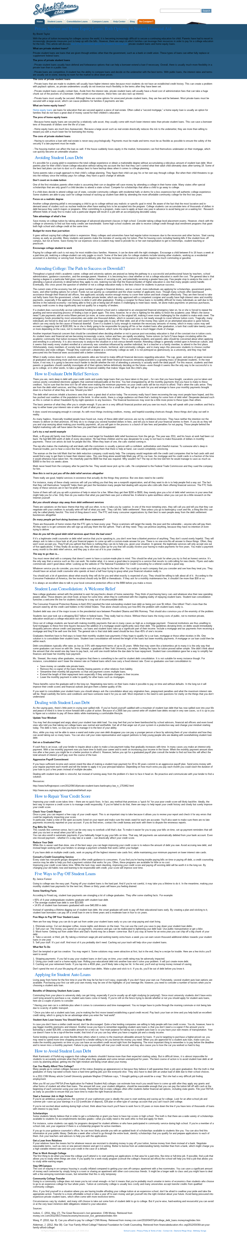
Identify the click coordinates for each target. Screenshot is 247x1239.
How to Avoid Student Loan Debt (63, 1051)
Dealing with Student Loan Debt (62, 702)
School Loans (129, 1231)
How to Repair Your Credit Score (63, 796)
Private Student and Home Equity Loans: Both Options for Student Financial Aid (103, 28)
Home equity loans (42, 110)
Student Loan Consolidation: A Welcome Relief (75, 589)
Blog (132, 21)
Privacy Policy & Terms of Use (149, 1231)
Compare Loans (100, 21)
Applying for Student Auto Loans (63, 974)
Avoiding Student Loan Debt (59, 157)
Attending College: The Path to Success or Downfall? (80, 268)
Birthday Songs (199, 1231)
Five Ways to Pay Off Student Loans (65, 873)
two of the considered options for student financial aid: (99, 44)
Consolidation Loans (77, 21)
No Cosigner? (146, 21)
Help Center (119, 21)
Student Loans (54, 21)
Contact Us (167, 1231)
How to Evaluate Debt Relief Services (67, 374)
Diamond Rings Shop (183, 1231)
